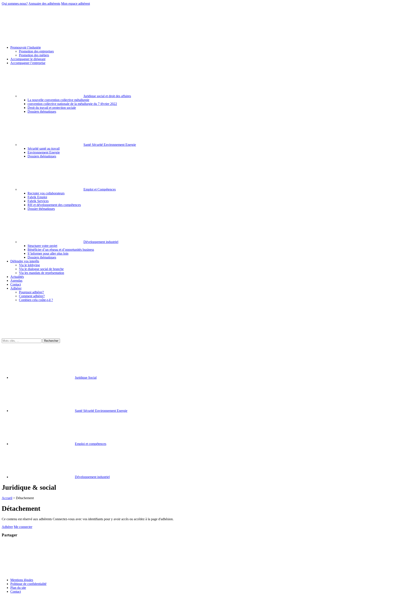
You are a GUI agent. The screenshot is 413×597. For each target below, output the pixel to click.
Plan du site (18, 587)
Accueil (7, 498)
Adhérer (7, 527)
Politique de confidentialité (28, 584)
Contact (15, 591)
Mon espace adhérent (75, 3)
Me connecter (23, 527)
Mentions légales (21, 580)
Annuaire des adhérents (44, 3)
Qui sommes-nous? (15, 3)
